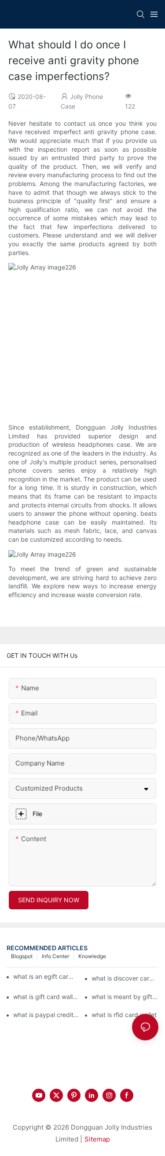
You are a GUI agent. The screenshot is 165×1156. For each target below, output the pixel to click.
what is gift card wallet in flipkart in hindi (46, 996)
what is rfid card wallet (124, 1014)
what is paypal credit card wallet (46, 1014)
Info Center (55, 956)
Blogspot (22, 956)
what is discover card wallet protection (125, 978)
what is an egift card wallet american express (44, 976)
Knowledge (92, 956)
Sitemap (97, 1139)
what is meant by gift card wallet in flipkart (125, 996)
